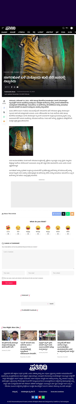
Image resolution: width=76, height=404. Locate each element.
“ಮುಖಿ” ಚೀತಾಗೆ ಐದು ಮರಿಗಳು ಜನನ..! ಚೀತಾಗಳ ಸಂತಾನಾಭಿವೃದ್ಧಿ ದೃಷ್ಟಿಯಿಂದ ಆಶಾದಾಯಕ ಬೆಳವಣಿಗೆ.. (28, 348)
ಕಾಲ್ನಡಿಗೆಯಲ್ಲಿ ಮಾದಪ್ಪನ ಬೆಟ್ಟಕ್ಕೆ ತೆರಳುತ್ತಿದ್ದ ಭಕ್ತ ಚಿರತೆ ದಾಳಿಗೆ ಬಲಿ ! (10, 345)
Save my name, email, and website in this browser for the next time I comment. (23, 278)
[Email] (17, 87)
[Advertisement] (38, 13)
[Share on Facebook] (11, 87)
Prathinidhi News (9, 92)
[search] (63, 28)
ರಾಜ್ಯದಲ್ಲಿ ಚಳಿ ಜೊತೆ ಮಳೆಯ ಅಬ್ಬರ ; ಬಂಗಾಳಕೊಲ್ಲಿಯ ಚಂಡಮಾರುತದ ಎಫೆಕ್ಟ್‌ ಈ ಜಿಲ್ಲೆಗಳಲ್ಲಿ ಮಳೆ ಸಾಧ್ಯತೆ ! (65, 348)
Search (51, 303)
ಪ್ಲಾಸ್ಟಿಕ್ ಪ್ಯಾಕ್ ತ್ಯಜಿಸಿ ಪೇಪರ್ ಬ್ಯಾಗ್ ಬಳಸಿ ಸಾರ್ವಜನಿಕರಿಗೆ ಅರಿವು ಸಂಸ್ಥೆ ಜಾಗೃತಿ (46, 346)
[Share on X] (4, 112)
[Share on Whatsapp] (14, 87)
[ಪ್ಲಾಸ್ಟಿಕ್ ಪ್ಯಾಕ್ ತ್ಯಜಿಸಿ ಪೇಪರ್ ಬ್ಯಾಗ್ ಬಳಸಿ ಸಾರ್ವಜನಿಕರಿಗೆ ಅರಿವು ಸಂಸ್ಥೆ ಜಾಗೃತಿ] (47, 335)
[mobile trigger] (3, 28)
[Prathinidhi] (10, 28)
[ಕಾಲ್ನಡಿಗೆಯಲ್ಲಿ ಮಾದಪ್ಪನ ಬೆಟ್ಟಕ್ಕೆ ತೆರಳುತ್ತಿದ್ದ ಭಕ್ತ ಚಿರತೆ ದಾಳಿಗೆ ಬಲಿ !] (10, 335)
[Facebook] (32, 397)
